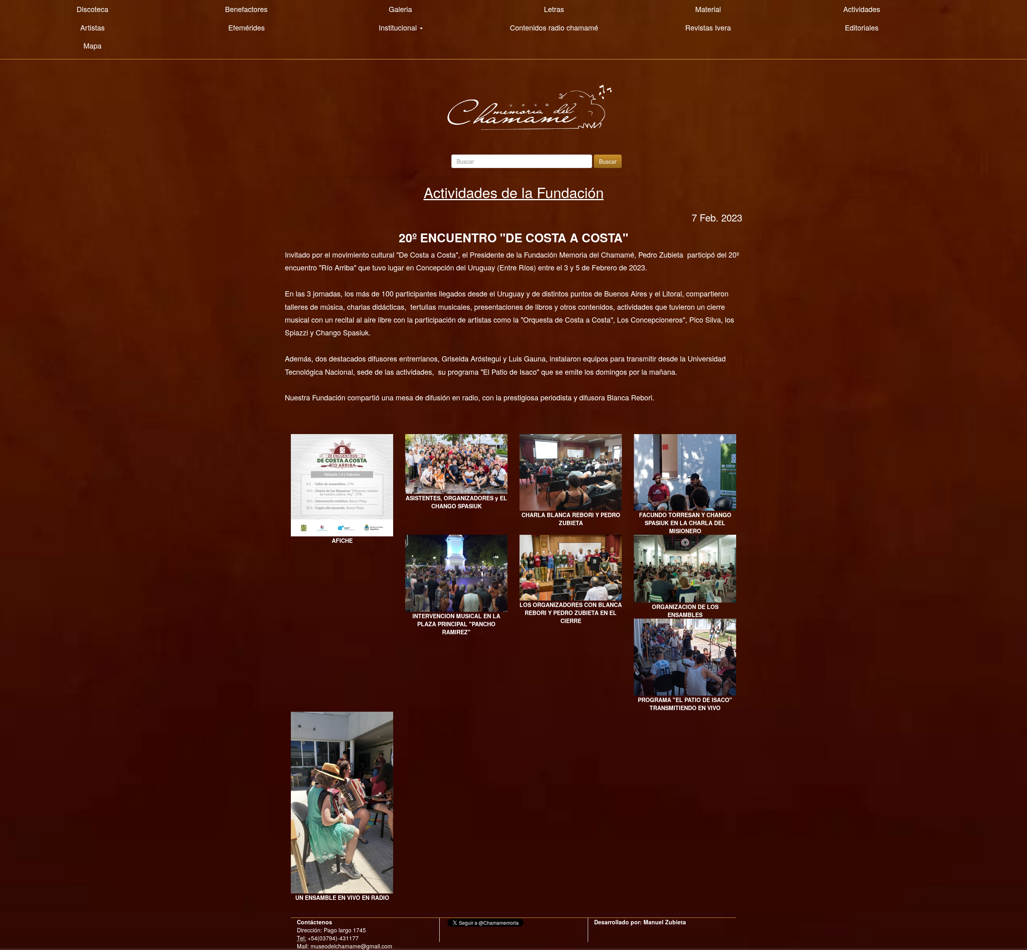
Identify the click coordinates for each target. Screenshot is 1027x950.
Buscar (608, 161)
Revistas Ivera (708, 27)
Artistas (92, 27)
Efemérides (246, 27)
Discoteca (92, 9)
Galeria (400, 9)
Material (708, 9)
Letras (554, 9)
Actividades (861, 9)
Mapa (92, 45)
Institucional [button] (399, 27)
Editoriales (862, 27)
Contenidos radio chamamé (554, 27)
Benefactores (246, 9)
